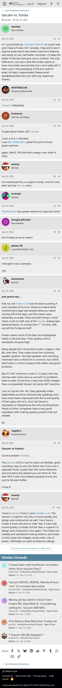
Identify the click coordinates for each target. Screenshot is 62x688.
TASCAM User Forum (30, 638)
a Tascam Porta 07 (33, 44)
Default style (10, 671)
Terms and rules (23, 675)
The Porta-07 (9, 211)
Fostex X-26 (22, 303)
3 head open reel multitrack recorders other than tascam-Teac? (33, 567)
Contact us (7, 675)
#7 (59, 258)
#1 (59, 38)
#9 (59, 443)
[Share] (54, 39)
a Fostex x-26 (42, 513)
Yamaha (24, 455)
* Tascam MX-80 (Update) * (26, 635)
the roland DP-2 (17, 142)
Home (5, 679)
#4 (59, 176)
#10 (58, 507)
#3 (59, 125)
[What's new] (51, 4)
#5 (59, 205)
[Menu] (4, 3)
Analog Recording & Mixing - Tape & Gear (39, 571)
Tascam (6, 105)
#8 (59, 291)
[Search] (58, 4)
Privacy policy (40, 675)
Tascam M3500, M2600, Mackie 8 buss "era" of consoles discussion (34, 584)
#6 (59, 232)
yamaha (11, 462)
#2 (59, 99)
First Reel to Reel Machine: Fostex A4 (33, 621)
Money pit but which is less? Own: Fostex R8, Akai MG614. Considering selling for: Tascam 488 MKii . (32, 604)
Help (51, 675)
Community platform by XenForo (28, 685)
